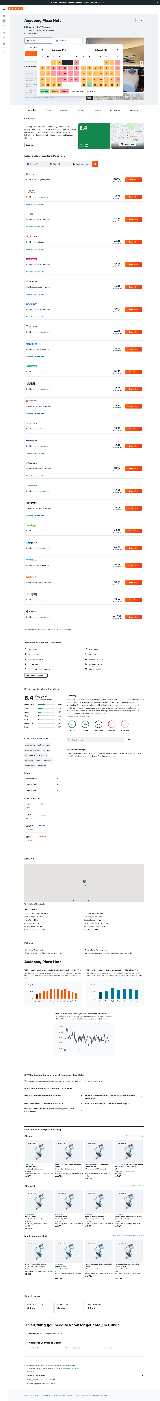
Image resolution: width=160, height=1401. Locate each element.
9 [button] (59, 68)
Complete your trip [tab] (35, 1334)
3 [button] (64, 62)
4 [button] (70, 62)
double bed (48, 760)
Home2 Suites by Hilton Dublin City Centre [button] (68, 1165)
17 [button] (65, 73)
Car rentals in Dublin (73, 1348)
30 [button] (59, 85)
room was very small (32, 750)
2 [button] (59, 62)
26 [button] (76, 79)
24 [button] (65, 79)
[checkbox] (36, 806)
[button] (157, 2)
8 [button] (53, 68)
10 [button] (65, 68)
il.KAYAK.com (28, 1396)
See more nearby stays (135, 1136)
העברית (101, 3)
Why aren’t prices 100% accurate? (41, 1383)
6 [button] (42, 68)
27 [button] (42, 85)
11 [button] (70, 68)
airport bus (43, 755)
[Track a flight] (4, 37)
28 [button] (48, 85)
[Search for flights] (4, 16)
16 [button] (59, 73)
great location (30, 745)
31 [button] (118, 85)
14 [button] (48, 73)
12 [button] (76, 68)
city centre (42, 766)
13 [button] (42, 73)
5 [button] (76, 62)
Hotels (37, 1396)
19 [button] (76, 73)
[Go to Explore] (4, 32)
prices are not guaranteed (71, 1368)
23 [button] (59, 79)
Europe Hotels (47, 1396)
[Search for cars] (4, 25)
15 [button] (54, 73)
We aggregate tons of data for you (41, 1379)
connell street (30, 766)
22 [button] (54, 79)
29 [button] (54, 85)
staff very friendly (44, 745)
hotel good (46, 750)
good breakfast (30, 755)
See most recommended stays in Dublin (128, 1236)
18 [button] (70, 73)
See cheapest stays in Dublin (132, 1186)
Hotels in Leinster (73, 1396)
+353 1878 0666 (30, 33)
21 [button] (48, 79)
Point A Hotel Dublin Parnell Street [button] (128, 1216)
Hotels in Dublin (108, 1348)
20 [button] (42, 79)
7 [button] (100, 68)
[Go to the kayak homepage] (15, 8)
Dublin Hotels (86, 1396)
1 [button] (53, 62)
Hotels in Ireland (59, 1396)
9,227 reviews (44, 27)
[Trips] (4, 44)
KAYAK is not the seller (36, 1375)
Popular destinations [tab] (54, 1334)
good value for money (33, 760)
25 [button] (70, 79)
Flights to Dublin (35, 1348)
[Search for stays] (4, 21)
